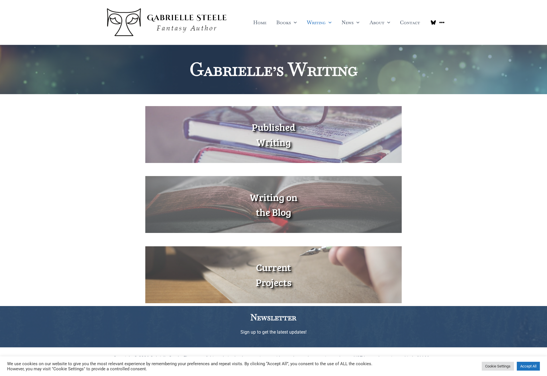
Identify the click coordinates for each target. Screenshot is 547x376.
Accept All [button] (528, 366)
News (348, 22)
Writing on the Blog (273, 204)
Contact (410, 22)
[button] (273, 134)
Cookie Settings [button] (498, 366)
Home (259, 22)
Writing (316, 22)
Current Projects (273, 274)
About (377, 22)
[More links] (441, 22)
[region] (273, 134)
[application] (294, 22)
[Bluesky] (433, 22)
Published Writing (273, 134)
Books (283, 22)
